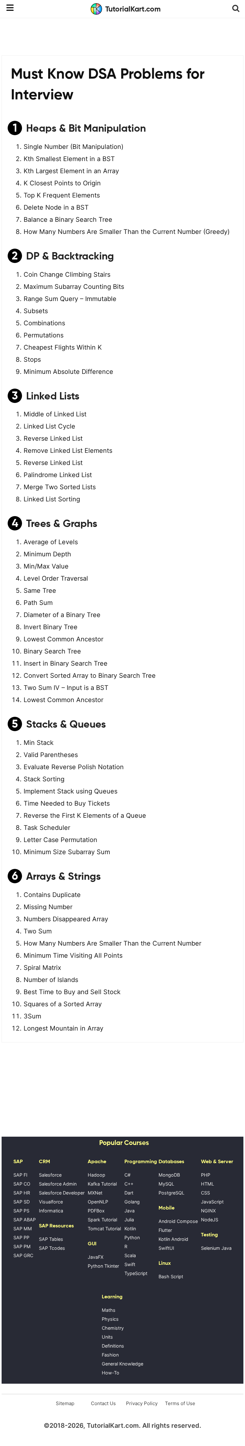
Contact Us (103, 1403)
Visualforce (51, 1201)
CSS (205, 1192)
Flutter (165, 1230)
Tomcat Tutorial (104, 1228)
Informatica (51, 1210)
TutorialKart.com (133, 9)
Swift (129, 1264)
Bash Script (171, 1276)
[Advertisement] (122, 35)
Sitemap (65, 1403)
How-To (110, 1372)
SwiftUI (166, 1248)
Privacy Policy (142, 1403)
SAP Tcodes (52, 1248)
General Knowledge (122, 1363)
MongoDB (169, 1175)
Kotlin (130, 1228)
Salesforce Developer (62, 1192)
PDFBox (96, 1210)
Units (107, 1337)
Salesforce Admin (58, 1184)
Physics (110, 1319)
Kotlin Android (173, 1239)
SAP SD (21, 1201)
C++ (128, 1184)
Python (132, 1237)
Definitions (113, 1346)
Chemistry (113, 1328)
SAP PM (22, 1246)
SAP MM (22, 1228)
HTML (207, 1184)
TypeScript (135, 1273)
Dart (128, 1192)
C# (127, 1175)
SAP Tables (51, 1239)
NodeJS (209, 1219)
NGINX (208, 1210)
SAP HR (21, 1192)
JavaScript (212, 1201)
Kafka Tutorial (102, 1184)
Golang (132, 1201)
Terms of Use (180, 1403)
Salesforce (50, 1175)
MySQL (166, 1184)
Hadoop (96, 1175)
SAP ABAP (24, 1219)
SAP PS (21, 1210)
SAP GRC (23, 1255)
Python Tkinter (103, 1266)
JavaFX (95, 1257)
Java (129, 1210)
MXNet (95, 1192)
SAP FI (20, 1175)
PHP (205, 1175)
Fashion (110, 1354)
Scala (130, 1255)
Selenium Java (216, 1248)
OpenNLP (98, 1201)
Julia (129, 1219)
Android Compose (178, 1221)
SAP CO (21, 1184)
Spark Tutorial (102, 1219)
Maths (108, 1310)
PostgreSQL (171, 1192)
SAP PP (21, 1237)
